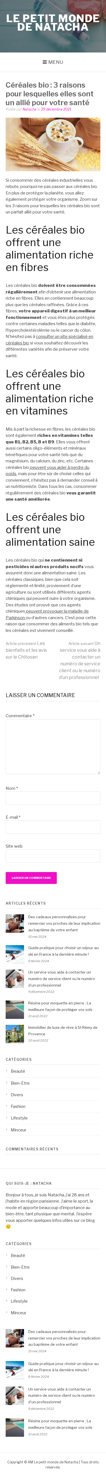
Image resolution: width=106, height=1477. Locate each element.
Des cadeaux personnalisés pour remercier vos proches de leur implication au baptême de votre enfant (64, 923)
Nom (12, 788)
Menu (55, 62)
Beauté (18, 1071)
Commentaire (20, 715)
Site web (14, 846)
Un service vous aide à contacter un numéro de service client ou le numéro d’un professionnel (61, 978)
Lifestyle (19, 1118)
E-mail (13, 817)
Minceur (18, 1130)
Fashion (18, 1106)
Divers (17, 1094)
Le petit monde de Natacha (53, 22)
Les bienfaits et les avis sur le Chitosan (26, 650)
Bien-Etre (20, 1083)
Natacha (29, 109)
